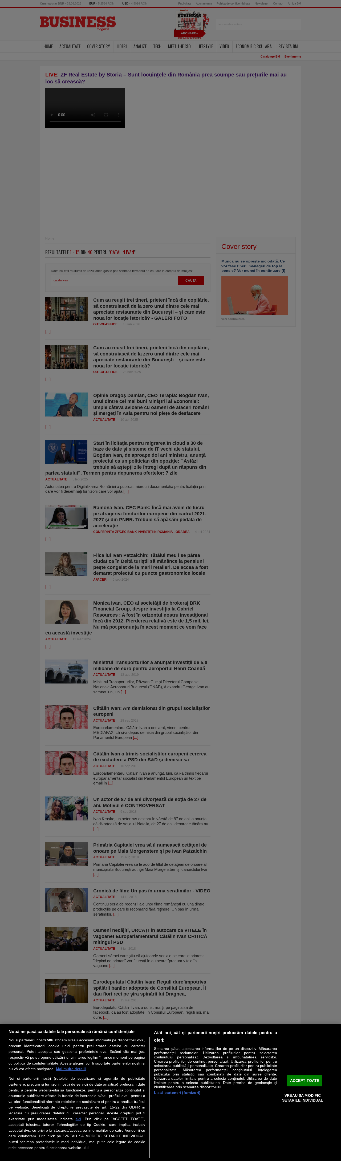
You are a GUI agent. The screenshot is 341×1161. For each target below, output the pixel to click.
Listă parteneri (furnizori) (177, 1092)
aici (78, 1119)
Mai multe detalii (71, 1069)
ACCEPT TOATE (304, 1080)
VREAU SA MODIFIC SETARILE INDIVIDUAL (302, 1097)
